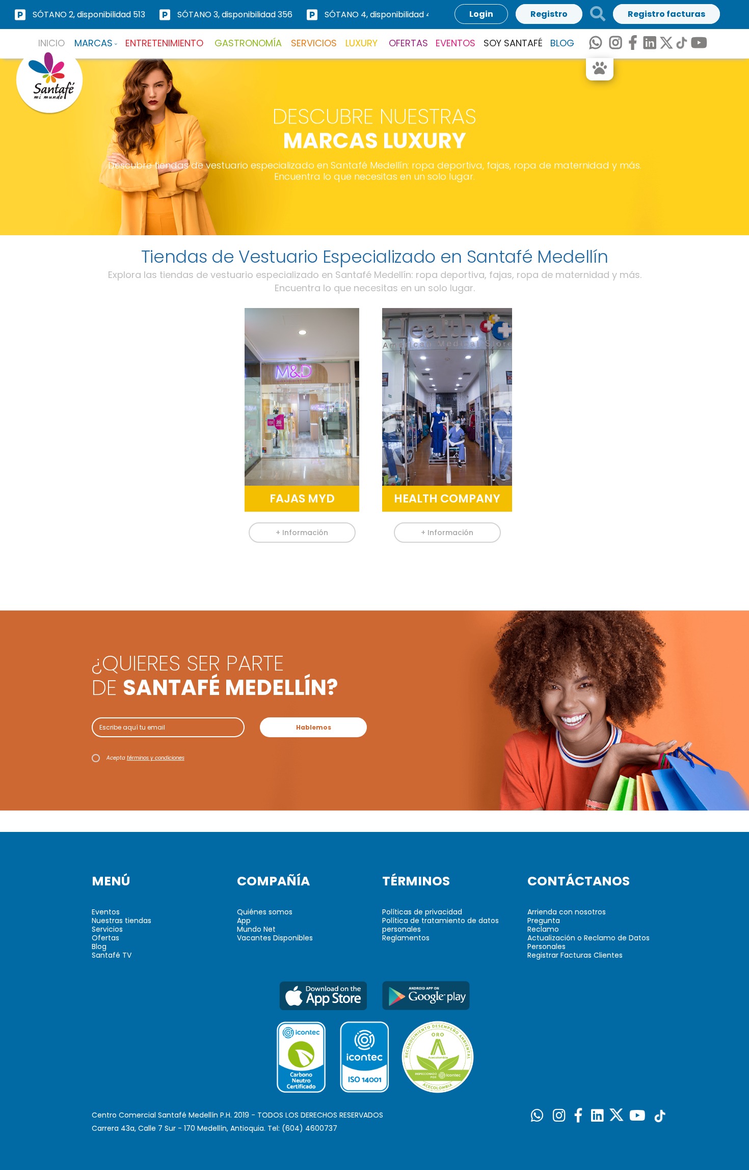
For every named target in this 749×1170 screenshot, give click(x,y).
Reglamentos (406, 938)
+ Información (302, 532)
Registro (549, 14)
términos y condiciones (155, 758)
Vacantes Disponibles (275, 938)
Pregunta (543, 920)
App (244, 920)
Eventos (106, 912)
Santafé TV (111, 955)
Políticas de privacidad (422, 912)
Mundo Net (256, 929)
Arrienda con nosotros (566, 912)
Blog (99, 946)
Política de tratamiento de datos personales (440, 924)
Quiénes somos (264, 912)
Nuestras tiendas (121, 920)
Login (481, 14)
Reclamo (543, 929)
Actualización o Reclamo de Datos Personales (588, 942)
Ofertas (105, 938)
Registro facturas (666, 14)
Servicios (107, 929)
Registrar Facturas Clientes (575, 955)
